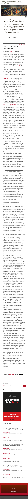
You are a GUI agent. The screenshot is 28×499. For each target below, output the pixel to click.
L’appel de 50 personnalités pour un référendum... (13, 449)
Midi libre (5, 78)
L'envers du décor (6, 438)
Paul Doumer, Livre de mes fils (9, 454)
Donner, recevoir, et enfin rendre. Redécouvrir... (12, 433)
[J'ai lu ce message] (26, 495)
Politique (11, 374)
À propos (14, 491)
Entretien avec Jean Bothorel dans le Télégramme (13, 460)
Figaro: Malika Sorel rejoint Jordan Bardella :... (12, 475)
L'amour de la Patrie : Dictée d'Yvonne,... (11, 428)
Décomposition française (9, 104)
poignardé (17, 65)
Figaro (11, 51)
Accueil (14, 488)
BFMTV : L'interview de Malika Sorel (10, 465)
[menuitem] (14, 488)
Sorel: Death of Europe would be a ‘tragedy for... (13, 444)
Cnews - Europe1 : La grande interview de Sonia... (13, 470)
